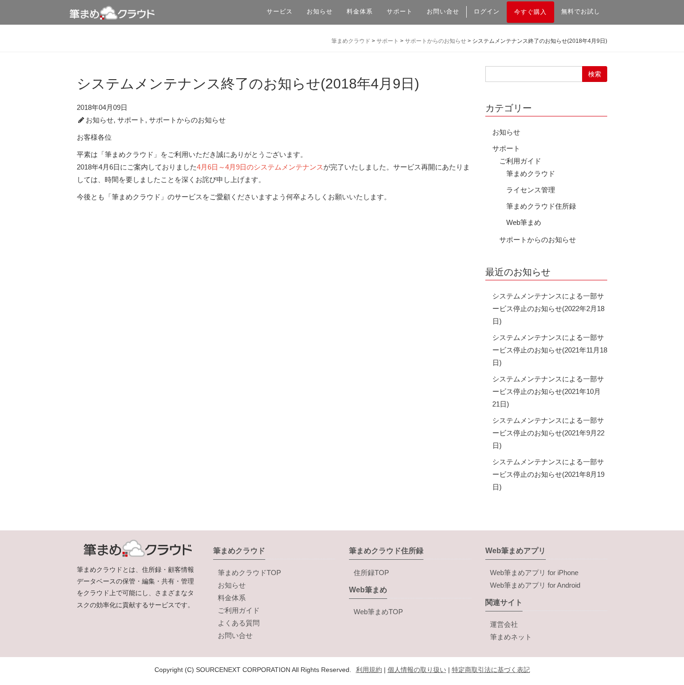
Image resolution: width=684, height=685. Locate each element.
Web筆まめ (523, 222)
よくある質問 (239, 623)
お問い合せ (443, 11)
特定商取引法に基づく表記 (491, 669)
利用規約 (369, 669)
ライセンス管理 (530, 190)
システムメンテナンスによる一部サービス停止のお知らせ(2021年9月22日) (548, 432)
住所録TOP (371, 572)
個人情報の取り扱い (417, 669)
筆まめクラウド (530, 173)
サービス (280, 11)
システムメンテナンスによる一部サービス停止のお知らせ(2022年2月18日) (548, 308)
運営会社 (504, 624)
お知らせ (320, 11)
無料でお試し (580, 11)
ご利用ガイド (520, 161)
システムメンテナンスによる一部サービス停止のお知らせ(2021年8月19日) (548, 474)
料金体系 (360, 11)
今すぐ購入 (530, 11)
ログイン (487, 11)
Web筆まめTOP (378, 612)
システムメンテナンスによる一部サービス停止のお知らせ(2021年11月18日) (549, 349)
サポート (400, 11)
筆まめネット (511, 637)
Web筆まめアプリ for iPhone (534, 572)
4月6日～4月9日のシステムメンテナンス (260, 167)
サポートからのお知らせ (187, 120)
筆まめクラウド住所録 (541, 206)
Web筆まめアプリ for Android (535, 585)
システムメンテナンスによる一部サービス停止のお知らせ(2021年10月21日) (548, 391)
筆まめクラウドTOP (249, 572)
